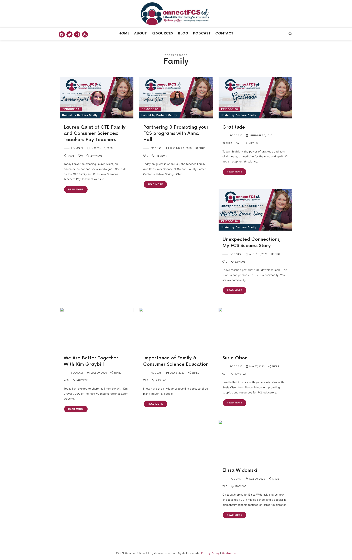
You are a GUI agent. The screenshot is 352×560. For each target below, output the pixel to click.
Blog (183, 33)
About (140, 33)
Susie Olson (235, 358)
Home (124, 33)
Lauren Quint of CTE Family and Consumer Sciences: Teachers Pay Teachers (94, 134)
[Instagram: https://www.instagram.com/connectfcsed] (77, 34)
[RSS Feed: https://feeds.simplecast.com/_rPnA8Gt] (85, 34)
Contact (224, 33)
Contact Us (229, 553)
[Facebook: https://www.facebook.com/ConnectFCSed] (62, 34)
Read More (76, 189)
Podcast (202, 33)
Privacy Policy (210, 553)
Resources (162, 33)
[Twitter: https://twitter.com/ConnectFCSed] (69, 34)
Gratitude (233, 127)
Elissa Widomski (239, 470)
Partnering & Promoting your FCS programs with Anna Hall (176, 134)
